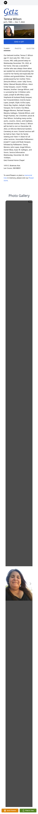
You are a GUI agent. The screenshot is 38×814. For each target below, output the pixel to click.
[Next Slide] (30, 583)
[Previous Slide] (8, 583)
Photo (18, 48)
